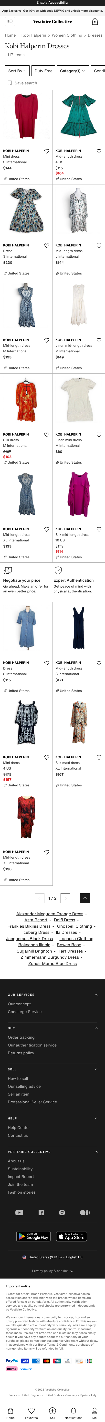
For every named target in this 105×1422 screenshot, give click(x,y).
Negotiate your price (22, 580)
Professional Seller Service (32, 1102)
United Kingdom (31, 1395)
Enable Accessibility (52, 2)
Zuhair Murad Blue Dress (52, 964)
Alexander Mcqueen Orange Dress (49, 914)
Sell (12, 1069)
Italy (93, 1395)
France (13, 1395)
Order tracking (21, 1037)
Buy (11, 1028)
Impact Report (21, 1176)
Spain (84, 1395)
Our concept (19, 1004)
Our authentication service (32, 1045)
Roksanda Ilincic (34, 945)
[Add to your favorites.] (47, 151)
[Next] (65, 898)
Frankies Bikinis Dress (29, 926)
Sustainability (20, 1169)
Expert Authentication (73, 580)
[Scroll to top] (85, 898)
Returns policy (21, 1053)
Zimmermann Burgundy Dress (50, 957)
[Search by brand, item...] (10, 21)
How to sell (18, 1078)
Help (12, 1119)
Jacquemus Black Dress (29, 939)
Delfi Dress (64, 920)
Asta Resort (36, 920)
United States (53, 1395)
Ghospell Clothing (74, 926)
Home (10, 35)
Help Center (19, 1127)
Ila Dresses (66, 932)
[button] (95, 21)
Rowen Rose (69, 945)
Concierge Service (25, 1012)
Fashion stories (22, 1192)
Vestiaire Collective (29, 1152)
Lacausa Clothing (76, 939)
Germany (71, 1395)
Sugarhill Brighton (34, 951)
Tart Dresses (71, 951)
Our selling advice (24, 1086)
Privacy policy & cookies (50, 1271)
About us (16, 1161)
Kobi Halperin (33, 35)
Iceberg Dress (35, 932)
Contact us (18, 1135)
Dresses (95, 35)
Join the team (20, 1184)
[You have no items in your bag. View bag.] (95, 21)
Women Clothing (67, 35)
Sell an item (18, 1094)
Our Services (21, 995)
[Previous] (39, 898)
